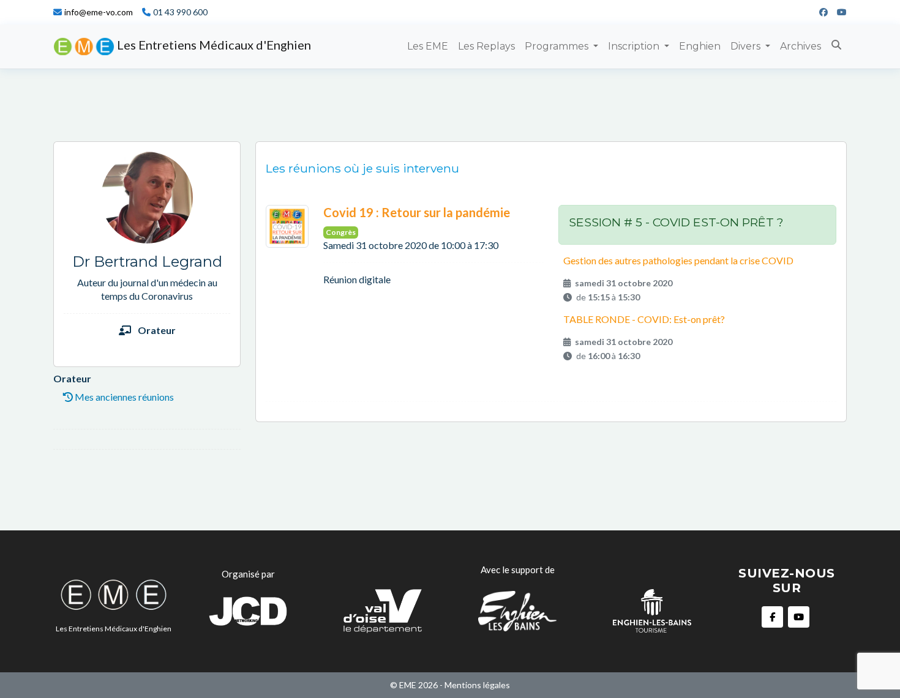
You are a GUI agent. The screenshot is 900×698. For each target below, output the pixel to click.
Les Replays (486, 46)
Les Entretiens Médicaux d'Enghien (212, 44)
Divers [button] (746, 46)
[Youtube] (837, 12)
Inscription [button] (635, 46)
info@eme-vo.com (98, 12)
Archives (800, 46)
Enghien (700, 46)
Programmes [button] (558, 46)
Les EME (427, 46)
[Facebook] (819, 12)
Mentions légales (477, 685)
